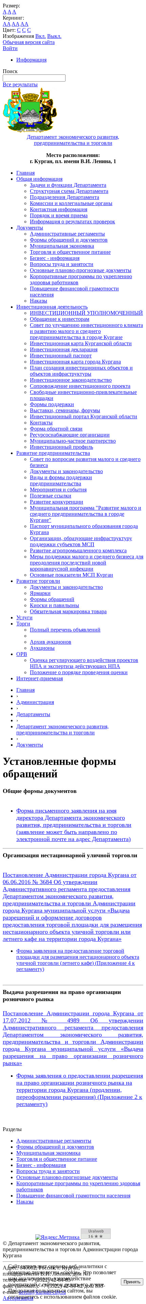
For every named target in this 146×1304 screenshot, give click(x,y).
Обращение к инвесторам (59, 319)
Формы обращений (52, 599)
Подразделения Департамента (64, 197)
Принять (132, 1281)
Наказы (38, 301)
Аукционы (42, 648)
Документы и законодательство (66, 471)
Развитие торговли (38, 581)
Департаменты (33, 714)
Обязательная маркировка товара (68, 611)
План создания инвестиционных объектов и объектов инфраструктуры (81, 371)
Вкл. (40, 36)
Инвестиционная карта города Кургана (75, 361)
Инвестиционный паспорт (61, 355)
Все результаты (20, 84)
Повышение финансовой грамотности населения (73, 1195)
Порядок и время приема (59, 215)
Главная (25, 173)
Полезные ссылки (50, 496)
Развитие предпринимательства (53, 453)
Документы (29, 227)
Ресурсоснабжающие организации (70, 435)
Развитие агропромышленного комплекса (78, 550)
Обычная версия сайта (29, 42)
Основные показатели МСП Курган (71, 575)
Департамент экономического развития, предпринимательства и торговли (62, 729)
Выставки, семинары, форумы (65, 410)
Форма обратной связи (56, 429)
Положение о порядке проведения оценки (79, 672)
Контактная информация (58, 209)
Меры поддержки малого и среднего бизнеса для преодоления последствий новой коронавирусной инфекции (86, 563)
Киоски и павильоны (54, 605)
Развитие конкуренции (56, 502)
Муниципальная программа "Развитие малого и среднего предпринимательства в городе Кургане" (85, 514)
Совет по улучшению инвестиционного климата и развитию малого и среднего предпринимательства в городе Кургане (86, 331)
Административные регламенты (67, 234)
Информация (31, 60)
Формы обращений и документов (69, 240)
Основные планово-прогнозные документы (80, 270)
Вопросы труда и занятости (61, 264)
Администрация (35, 702)
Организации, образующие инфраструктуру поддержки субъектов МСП (81, 541)
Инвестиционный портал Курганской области (83, 416)
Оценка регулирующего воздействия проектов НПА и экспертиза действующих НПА (84, 663)
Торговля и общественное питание (70, 252)
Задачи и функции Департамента (68, 185)
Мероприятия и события (58, 489)
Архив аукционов (50, 642)
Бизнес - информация (54, 258)
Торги (23, 623)
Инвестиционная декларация (63, 349)
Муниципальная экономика (62, 246)
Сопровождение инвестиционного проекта (80, 386)
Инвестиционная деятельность (52, 307)
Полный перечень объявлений (65, 630)
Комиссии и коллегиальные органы (71, 203)
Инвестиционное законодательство (71, 380)
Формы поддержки (52, 404)
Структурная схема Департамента (69, 191)
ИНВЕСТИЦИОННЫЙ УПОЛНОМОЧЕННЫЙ (86, 313)
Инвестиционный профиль (61, 447)
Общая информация (39, 179)
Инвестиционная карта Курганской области (81, 343)
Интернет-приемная (39, 678)
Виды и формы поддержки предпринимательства (61, 480)
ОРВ (21, 654)
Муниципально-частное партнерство (73, 441)
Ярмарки (40, 593)
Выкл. (54, 36)
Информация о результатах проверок (72, 221)
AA (7, 24)
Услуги (24, 617)
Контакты (41, 422)
